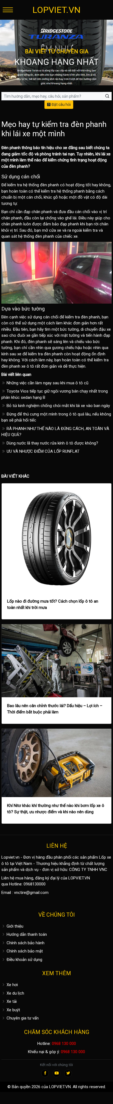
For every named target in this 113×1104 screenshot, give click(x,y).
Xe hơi (11, 984)
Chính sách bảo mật (24, 951)
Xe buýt (12, 1009)
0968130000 (35, 884)
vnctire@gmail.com (31, 892)
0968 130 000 (64, 1043)
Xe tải (11, 1001)
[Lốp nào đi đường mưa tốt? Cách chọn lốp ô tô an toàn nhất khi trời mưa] (56, 538)
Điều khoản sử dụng (23, 959)
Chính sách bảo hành (24, 942)
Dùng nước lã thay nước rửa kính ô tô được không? (51, 443)
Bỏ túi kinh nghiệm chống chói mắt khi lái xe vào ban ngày (57, 405)
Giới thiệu (14, 926)
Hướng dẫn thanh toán (26, 934)
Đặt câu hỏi (61, 104)
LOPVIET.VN (56, 10)
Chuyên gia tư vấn (22, 1018)
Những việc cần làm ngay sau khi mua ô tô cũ (46, 382)
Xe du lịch (14, 993)
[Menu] (8, 9)
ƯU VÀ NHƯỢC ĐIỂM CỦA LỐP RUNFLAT (42, 451)
